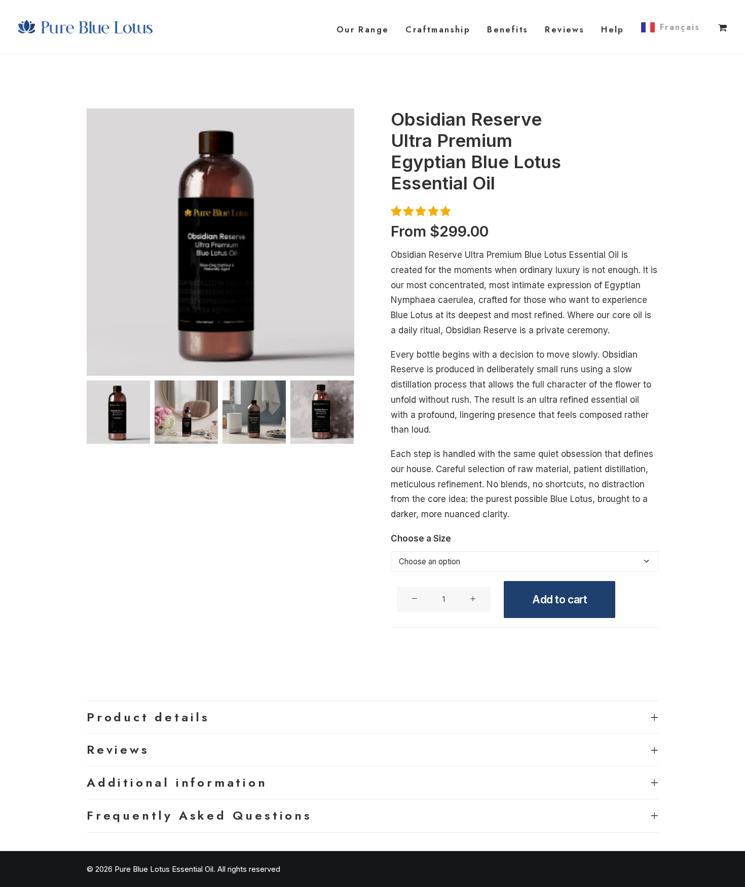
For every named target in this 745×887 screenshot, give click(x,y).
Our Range (363, 29)
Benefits (507, 29)
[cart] (723, 27)
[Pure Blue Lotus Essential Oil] (86, 27)
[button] (220, 242)
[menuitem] (362, 30)
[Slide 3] (254, 412)
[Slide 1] (118, 412)
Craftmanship (437, 29)
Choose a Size (421, 538)
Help (612, 29)
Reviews (564, 29)
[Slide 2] (186, 412)
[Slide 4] (322, 412)
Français (680, 27)
